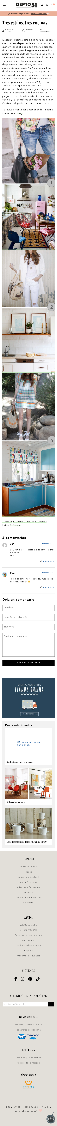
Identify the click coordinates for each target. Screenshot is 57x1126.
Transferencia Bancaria (28, 1030)
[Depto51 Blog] (26, 5)
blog (20, 113)
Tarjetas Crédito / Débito (28, 1025)
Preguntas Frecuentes (28, 956)
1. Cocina (18, 522)
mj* (12, 544)
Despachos (28, 940)
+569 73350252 (29, 930)
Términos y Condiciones (28, 1058)
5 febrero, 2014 (47, 573)
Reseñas (28, 892)
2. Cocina (40, 522)
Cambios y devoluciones (28, 946)
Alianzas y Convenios (28, 887)
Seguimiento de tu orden (28, 935)
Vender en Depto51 (28, 877)
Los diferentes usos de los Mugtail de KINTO (27, 841)
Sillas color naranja (16, 802)
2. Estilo (29, 522)
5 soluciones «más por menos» (21, 762)
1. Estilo (7, 522)
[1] (52, 5)
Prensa (28, 872)
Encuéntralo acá (39, 14)
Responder (49, 562)
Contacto (28, 903)
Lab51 (34, 1111)
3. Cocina (15, 525)
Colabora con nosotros (28, 898)
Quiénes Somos (28, 867)
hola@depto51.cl (28, 925)
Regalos (28, 951)
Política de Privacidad (28, 1063)
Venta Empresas (28, 882)
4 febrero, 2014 (47, 544)
